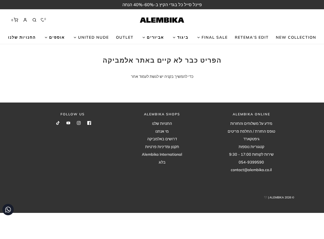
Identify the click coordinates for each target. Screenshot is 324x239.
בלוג (162, 162)
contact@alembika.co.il (251, 169)
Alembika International (162, 154)
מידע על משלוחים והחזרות (251, 123)
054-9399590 (251, 162)
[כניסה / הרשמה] (25, 20)
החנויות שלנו (22, 37)
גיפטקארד (251, 138)
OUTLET (125, 37)
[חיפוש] (34, 20)
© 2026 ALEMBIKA (281, 197)
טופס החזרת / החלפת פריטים (251, 131)
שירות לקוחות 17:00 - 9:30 (251, 154)
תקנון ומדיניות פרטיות (162, 146)
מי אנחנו (162, 131)
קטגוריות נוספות (251, 146)
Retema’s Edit (252, 37)
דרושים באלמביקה (162, 138)
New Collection (296, 37)
